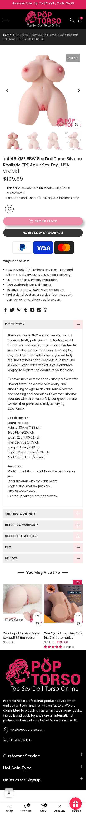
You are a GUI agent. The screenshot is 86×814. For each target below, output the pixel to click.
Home (7, 35)
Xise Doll (23, 423)
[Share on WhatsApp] (45, 310)
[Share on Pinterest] (18, 310)
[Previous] (7, 91)
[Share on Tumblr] (25, 310)
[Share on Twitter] (12, 310)
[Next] (79, 91)
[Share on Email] (39, 310)
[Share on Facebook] (5, 310)
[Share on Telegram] (32, 310)
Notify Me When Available (43, 233)
